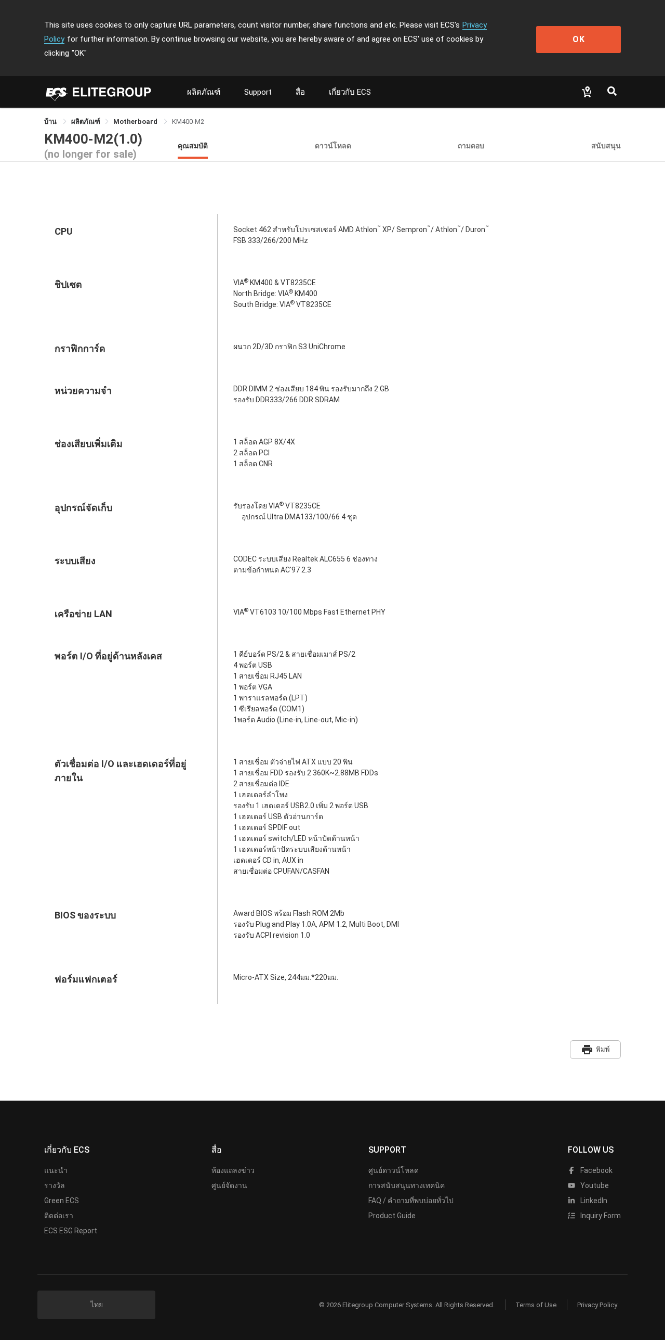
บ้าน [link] (51, 121)
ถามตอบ (471, 145)
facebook (596, 1170)
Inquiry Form (600, 1215)
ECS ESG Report (70, 1231)
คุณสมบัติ (193, 145)
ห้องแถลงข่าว (233, 1170)
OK (579, 39)
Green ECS (61, 1200)
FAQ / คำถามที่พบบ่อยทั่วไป (411, 1200)
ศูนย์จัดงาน (229, 1185)
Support (258, 92)
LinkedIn (593, 1200)
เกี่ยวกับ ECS (350, 92)
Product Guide (392, 1215)
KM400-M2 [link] (188, 121)
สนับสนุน (606, 145)
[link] (85, 121)
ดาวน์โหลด (333, 145)
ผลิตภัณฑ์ (203, 92)
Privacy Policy (597, 1305)
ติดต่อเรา (58, 1215)
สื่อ (300, 92)
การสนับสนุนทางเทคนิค (406, 1185)
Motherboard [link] (136, 121)
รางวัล (54, 1185)
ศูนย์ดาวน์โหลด (393, 1170)
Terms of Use (535, 1305)
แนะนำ (56, 1170)
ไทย (96, 1304)
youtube (594, 1185)
